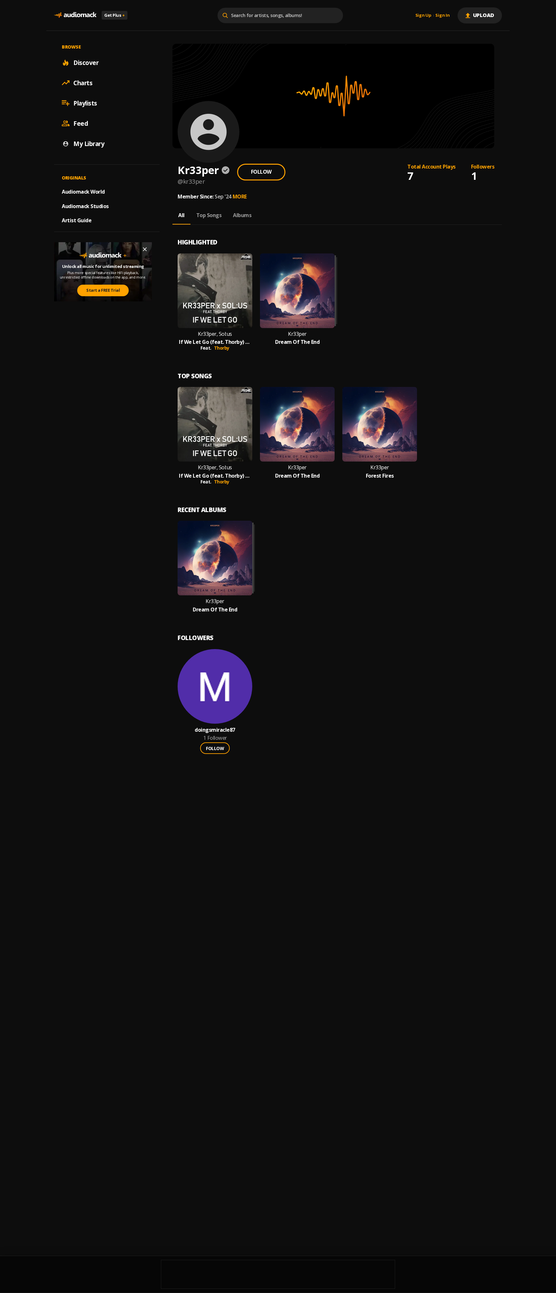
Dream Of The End (297, 342)
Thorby (221, 348)
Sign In (442, 15)
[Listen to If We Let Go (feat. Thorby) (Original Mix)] (215, 290)
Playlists (85, 103)
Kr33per (297, 334)
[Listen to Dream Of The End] (297, 290)
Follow (261, 171)
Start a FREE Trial (103, 290)
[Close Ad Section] (145, 249)
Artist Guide (76, 220)
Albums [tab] (242, 215)
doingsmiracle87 (215, 730)
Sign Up (423, 15)
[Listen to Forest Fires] (379, 424)
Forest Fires (380, 475)
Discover (85, 62)
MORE (240, 196)
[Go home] (75, 15)
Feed (80, 123)
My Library (88, 143)
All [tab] (181, 215)
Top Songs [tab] (209, 215)
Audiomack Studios (85, 205)
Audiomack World (83, 191)
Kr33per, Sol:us (215, 334)
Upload (484, 15)
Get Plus (114, 15)
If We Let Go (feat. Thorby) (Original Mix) (215, 342)
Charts (82, 82)
